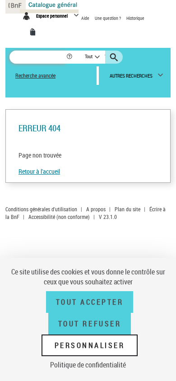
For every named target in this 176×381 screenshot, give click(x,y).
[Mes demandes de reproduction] (34, 32)
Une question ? (108, 18)
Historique (135, 18)
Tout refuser (89, 324)
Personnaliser (90, 345)
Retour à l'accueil (39, 171)
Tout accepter (90, 302)
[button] (70, 57)
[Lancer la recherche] (115, 57)
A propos (96, 209)
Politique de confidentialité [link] (88, 365)
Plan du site (127, 209)
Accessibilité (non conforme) (59, 216)
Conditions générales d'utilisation (41, 209)
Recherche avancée (35, 75)
